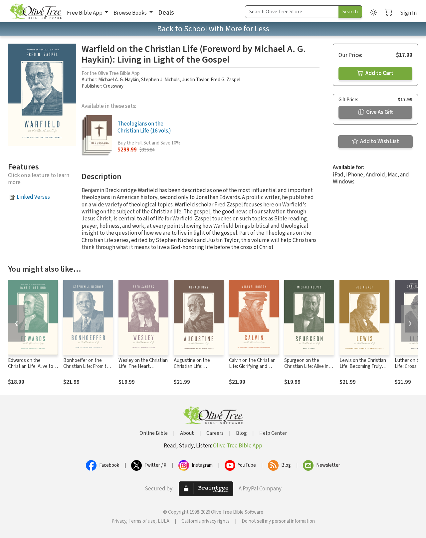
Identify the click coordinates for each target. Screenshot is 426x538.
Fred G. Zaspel (225, 79)
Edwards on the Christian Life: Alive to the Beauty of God (30, 367)
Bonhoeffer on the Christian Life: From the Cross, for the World (87, 367)
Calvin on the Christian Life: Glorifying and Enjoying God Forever (252, 367)
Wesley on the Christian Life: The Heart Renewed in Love (143, 367)
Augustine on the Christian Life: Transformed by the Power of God (194, 370)
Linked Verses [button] (33, 197)
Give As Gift (379, 112)
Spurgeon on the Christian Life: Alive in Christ (306, 367)
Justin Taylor (195, 79)
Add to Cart (378, 73)
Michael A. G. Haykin (118, 79)
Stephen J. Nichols (160, 79)
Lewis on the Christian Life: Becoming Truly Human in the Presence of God (363, 370)
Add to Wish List (379, 141)
